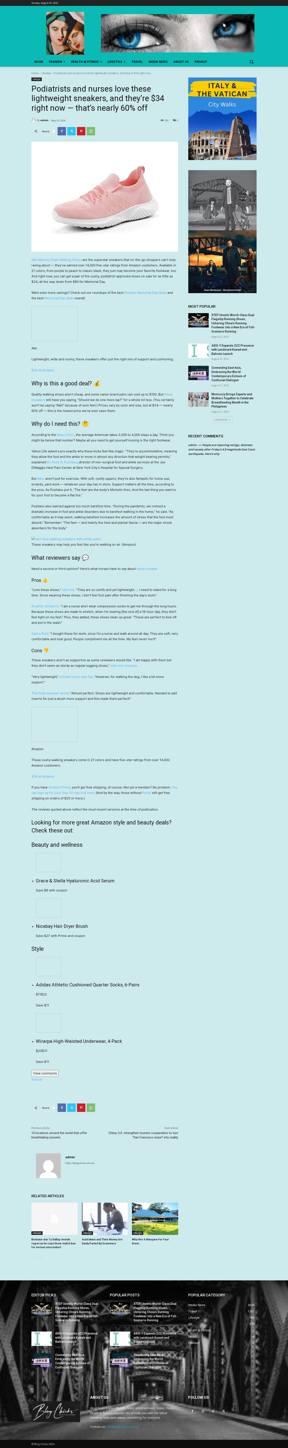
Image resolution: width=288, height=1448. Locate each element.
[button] (251, 62)
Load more (221, 419)
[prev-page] (34, 1257)
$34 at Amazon (42, 370)
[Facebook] (62, 131)
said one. (69, 590)
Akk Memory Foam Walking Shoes (56, 260)
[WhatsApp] (91, 131)
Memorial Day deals (59, 298)
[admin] (34, 120)
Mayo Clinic (65, 435)
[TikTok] (213, 1411)
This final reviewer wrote (50, 693)
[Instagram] (203, 1411)
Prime (146, 793)
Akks (40, 479)
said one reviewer (123, 666)
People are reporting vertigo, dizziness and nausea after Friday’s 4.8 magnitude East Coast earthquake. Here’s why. (221, 449)
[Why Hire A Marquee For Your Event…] (155, 1219)
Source (36, 1079)
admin (44, 120)
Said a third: (40, 634)
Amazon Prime (59, 787)
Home (35, 73)
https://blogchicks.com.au (79, 1163)
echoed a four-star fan (76, 677)
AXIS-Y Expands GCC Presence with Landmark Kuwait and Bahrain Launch (232, 349)
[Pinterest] (81, 131)
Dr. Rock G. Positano (62, 462)
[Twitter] (71, 131)
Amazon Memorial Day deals (145, 293)
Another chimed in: (45, 606)
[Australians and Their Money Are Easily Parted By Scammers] (105, 1219)
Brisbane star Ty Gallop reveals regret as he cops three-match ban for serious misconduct (53, 1243)
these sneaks (146, 569)
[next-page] (40, 1257)
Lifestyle (46, 73)
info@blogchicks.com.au (122, 1427)
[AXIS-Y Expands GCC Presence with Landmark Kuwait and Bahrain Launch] (198, 351)
